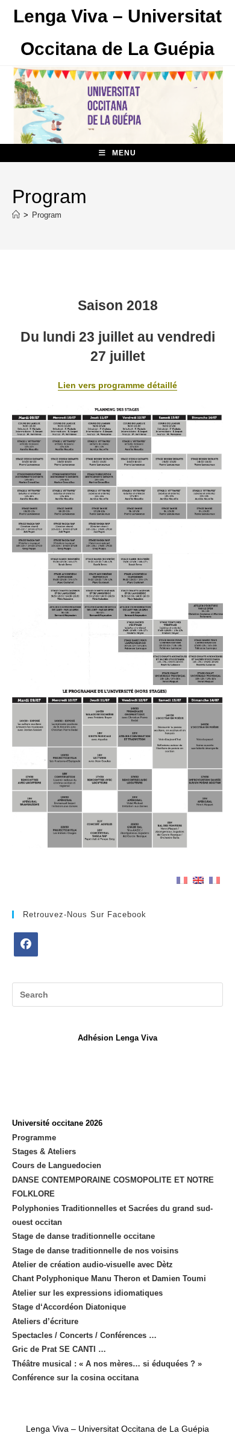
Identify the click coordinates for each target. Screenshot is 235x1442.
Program (46, 214)
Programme (34, 1137)
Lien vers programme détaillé (117, 385)
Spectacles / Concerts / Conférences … (84, 1335)
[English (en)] (198, 879)
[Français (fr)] (182, 879)
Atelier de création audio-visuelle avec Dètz (92, 1264)
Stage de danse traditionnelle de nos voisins (95, 1250)
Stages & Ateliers (44, 1151)
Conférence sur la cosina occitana (75, 1377)
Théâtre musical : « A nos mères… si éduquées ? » (107, 1363)
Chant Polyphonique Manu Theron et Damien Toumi (109, 1278)
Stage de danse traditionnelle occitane (83, 1236)
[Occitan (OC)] (214, 879)
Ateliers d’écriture (45, 1321)
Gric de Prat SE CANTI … (59, 1349)
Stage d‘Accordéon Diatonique (69, 1306)
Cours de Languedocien (56, 1165)
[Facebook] (26, 944)
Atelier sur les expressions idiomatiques (87, 1292)
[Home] (16, 214)
